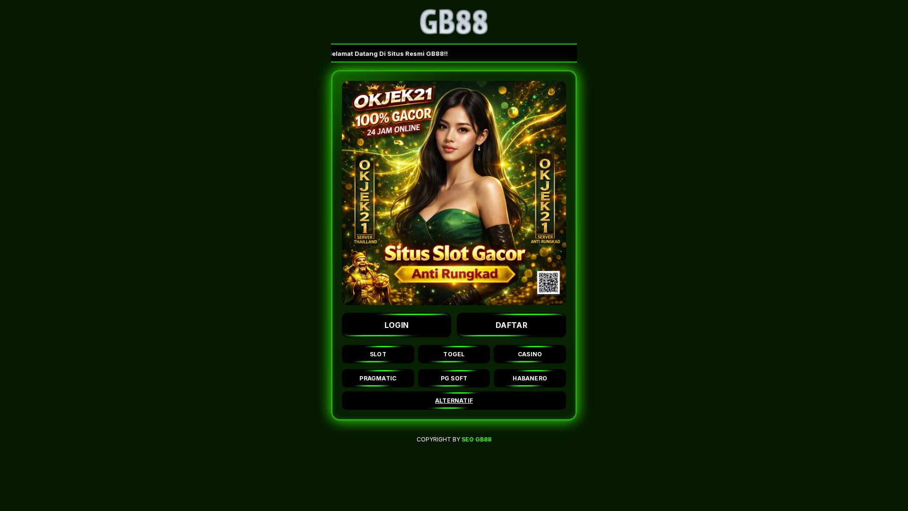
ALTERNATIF (454, 400)
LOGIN (396, 325)
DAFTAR (511, 325)
